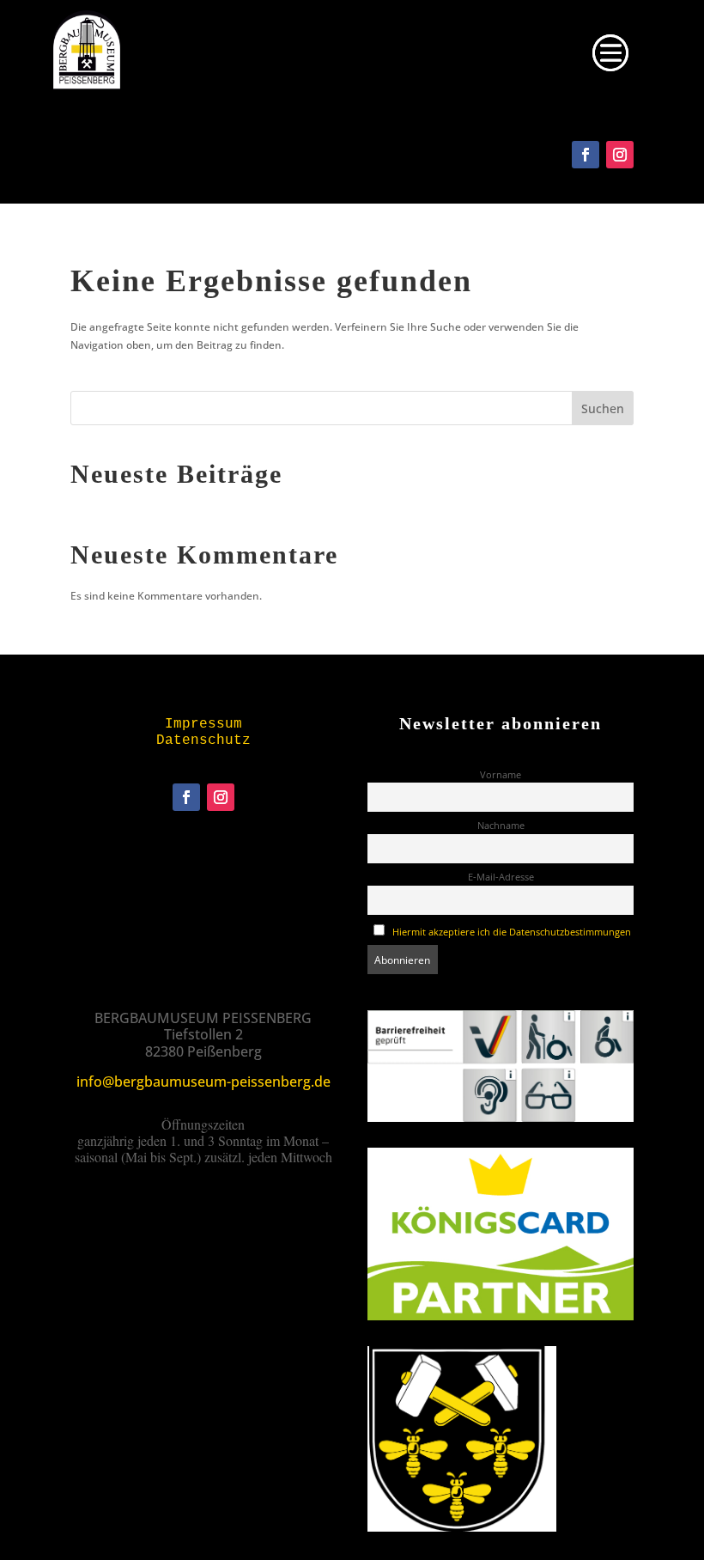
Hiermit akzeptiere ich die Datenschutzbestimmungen (511, 931)
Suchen (602, 408)
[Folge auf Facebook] (585, 154)
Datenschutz (203, 740)
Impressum (203, 724)
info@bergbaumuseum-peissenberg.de (203, 1081)
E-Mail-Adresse (501, 876)
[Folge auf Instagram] (620, 154)
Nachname (501, 825)
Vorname (500, 774)
